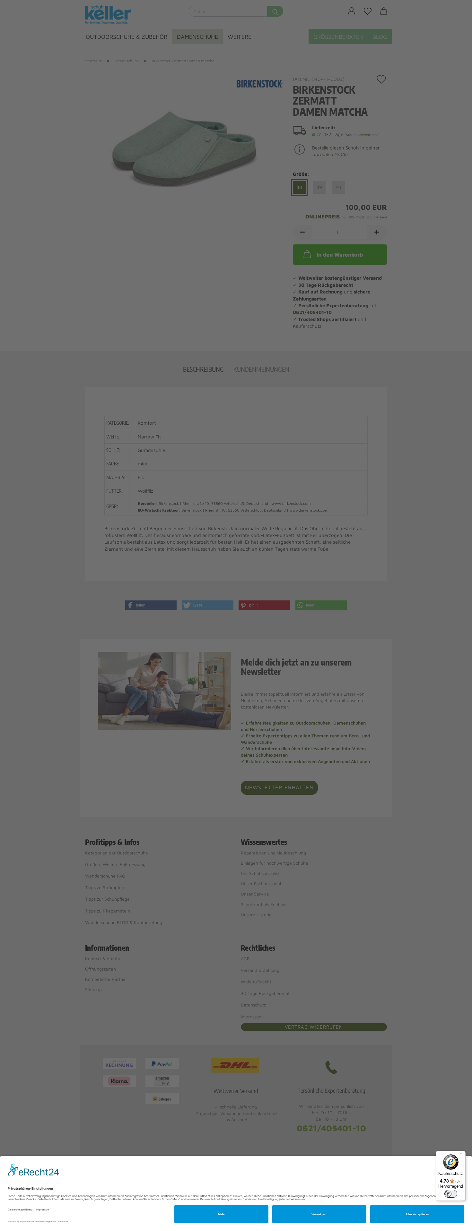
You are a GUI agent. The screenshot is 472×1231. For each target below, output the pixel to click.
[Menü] (462, 1155)
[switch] (450, 1194)
